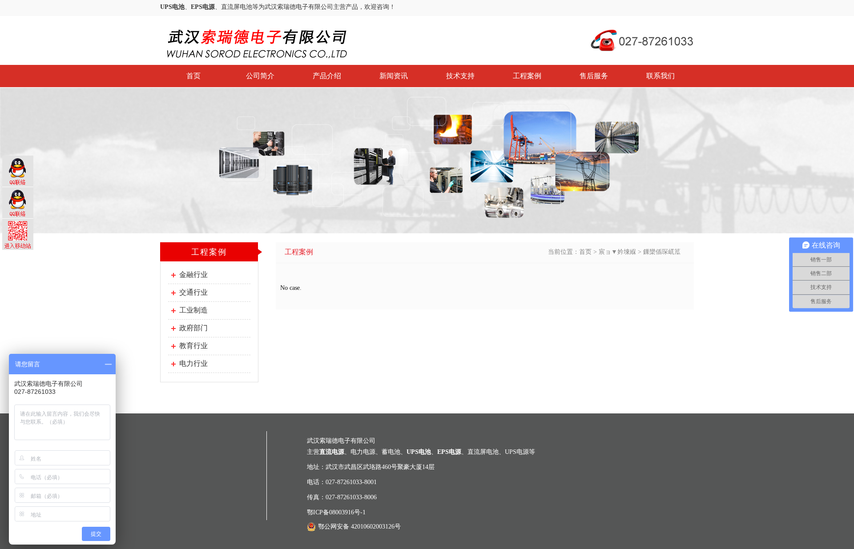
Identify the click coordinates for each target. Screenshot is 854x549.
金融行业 (193, 274)
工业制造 (193, 310)
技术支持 (460, 76)
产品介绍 (327, 76)
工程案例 (527, 76)
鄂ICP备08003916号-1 (336, 512)
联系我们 (660, 76)
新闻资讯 (393, 76)
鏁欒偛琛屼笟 (662, 251)
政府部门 (193, 328)
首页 (193, 76)
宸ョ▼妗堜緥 (617, 251)
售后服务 (594, 76)
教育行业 (193, 345)
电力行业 (193, 363)
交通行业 (193, 292)
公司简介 (260, 76)
